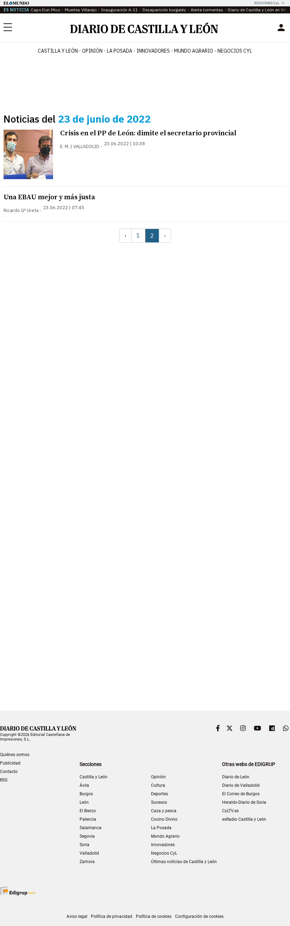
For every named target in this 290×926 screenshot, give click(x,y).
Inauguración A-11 (119, 9)
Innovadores (153, 51)
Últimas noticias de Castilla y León (184, 861)
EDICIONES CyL (266, 3)
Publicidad (10, 763)
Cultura (158, 785)
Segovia (87, 836)
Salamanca (91, 827)
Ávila (84, 785)
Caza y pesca (163, 810)
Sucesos (159, 802)
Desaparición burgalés (164, 9)
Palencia (88, 819)
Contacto (9, 771)
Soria (84, 844)
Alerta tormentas (207, 9)
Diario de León (235, 776)
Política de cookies (154, 916)
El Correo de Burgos (241, 793)
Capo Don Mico (45, 9)
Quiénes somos (14, 754)
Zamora (87, 861)
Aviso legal (76, 916)
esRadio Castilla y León (244, 819)
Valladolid (89, 853)
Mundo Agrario (193, 51)
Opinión (92, 51)
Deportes (159, 793)
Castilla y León (58, 51)
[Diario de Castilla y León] (144, 27)
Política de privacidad (111, 916)
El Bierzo (88, 810)
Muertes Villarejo (81, 9)
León (84, 802)
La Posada (119, 51)
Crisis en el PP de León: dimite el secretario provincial (148, 133)
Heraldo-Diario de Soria (244, 802)
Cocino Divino (164, 819)
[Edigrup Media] (17, 891)
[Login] (281, 27)
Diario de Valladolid (241, 785)
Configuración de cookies (199, 916)
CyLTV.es (230, 810)
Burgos (86, 793)
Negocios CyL (235, 51)
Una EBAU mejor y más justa (49, 197)
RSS (3, 780)
